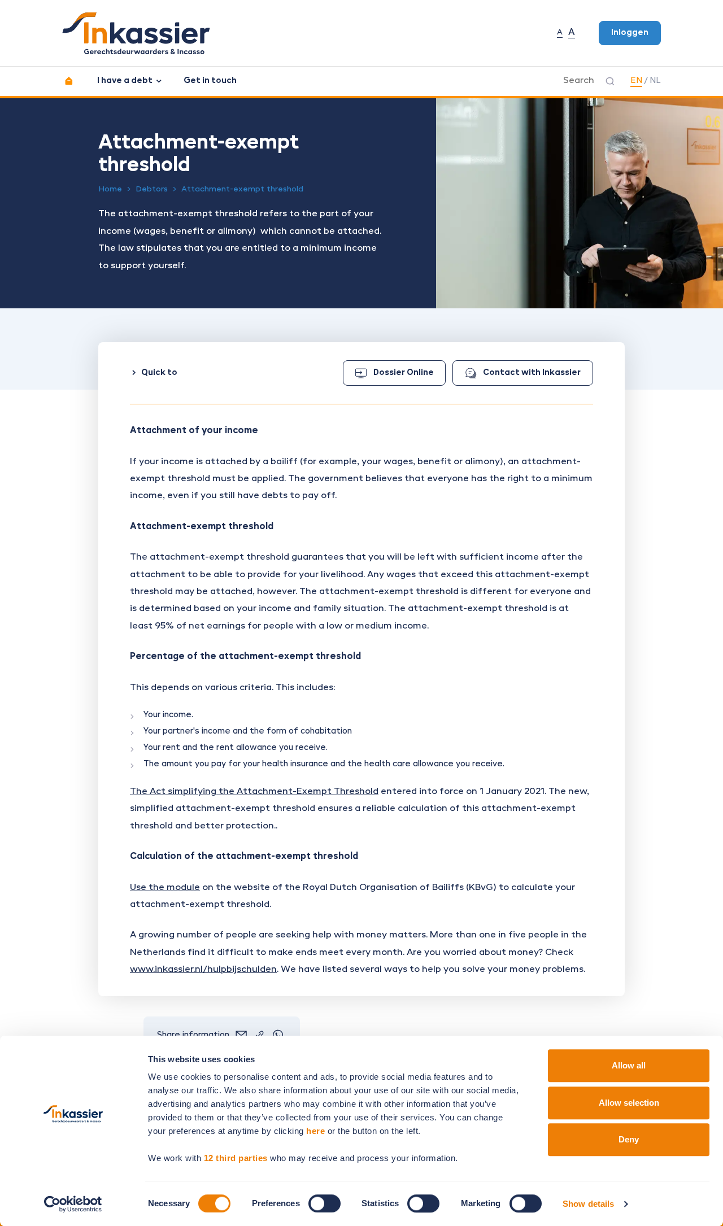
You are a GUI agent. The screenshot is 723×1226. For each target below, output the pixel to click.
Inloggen (629, 33)
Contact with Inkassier (532, 373)
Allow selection (629, 1102)
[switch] (324, 1203)
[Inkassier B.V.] (136, 33)
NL (655, 81)
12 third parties (236, 1158)
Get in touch (210, 81)
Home (110, 189)
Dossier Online (403, 373)
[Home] (69, 81)
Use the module (165, 887)
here (315, 1131)
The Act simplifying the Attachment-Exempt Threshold (254, 791)
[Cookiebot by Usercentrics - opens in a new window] (73, 1204)
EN (636, 81)
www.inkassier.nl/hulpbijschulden (203, 969)
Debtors (152, 189)
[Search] (610, 81)
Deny (629, 1139)
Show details (588, 1203)
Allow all (629, 1065)
